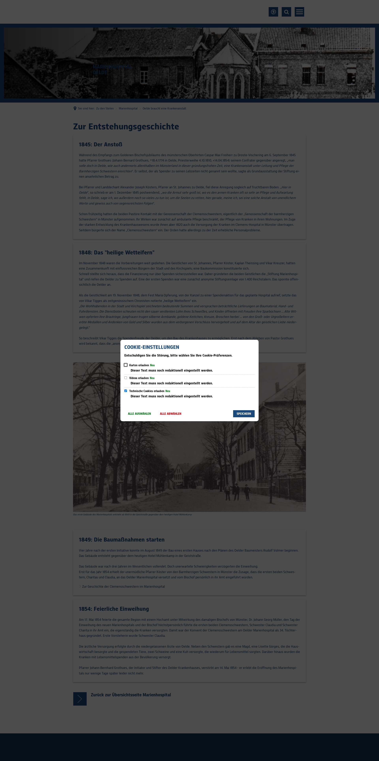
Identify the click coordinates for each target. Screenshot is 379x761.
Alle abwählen (170, 413)
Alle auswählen (139, 413)
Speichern (244, 413)
